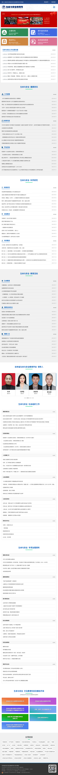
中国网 (52, 741)
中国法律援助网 (5, 747)
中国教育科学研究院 (19, 747)
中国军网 (32, 744)
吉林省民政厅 (43, 754)
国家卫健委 (4, 751)
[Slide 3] (23, 25)
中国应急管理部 (38, 747)
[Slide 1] (17, 25)
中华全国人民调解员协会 (50, 751)
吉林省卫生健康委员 (27, 757)
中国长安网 (32, 751)
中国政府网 (4, 741)
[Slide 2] (20, 25)
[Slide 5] (28, 25)
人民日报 (13, 744)
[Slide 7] (33, 25)
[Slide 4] (25, 25)
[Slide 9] (38, 25)
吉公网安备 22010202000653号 (9, 771)
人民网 (48, 741)
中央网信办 (34, 741)
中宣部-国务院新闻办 (26, 741)
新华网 (3, 744)
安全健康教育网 (39, 751)
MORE (53, 50)
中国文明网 (19, 744)
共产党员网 (11, 741)
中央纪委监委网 (41, 741)
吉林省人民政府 (27, 754)
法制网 (12, 747)
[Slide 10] (40, 25)
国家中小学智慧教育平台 (7, 754)
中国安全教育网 (45, 744)
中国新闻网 (11, 751)
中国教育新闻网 (25, 751)
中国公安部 (49, 747)
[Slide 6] (30, 25)
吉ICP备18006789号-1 (25, 771)
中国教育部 (17, 741)
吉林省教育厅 (35, 754)
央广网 (8, 744)
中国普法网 (52, 744)
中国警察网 (25, 744)
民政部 (44, 747)
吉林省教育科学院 (29, 747)
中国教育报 (17, 751)
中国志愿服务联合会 (18, 754)
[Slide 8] (35, 25)
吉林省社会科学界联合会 (7, 757)
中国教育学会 (45, 757)
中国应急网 (37, 744)
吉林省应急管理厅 (18, 757)
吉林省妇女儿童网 (37, 757)
